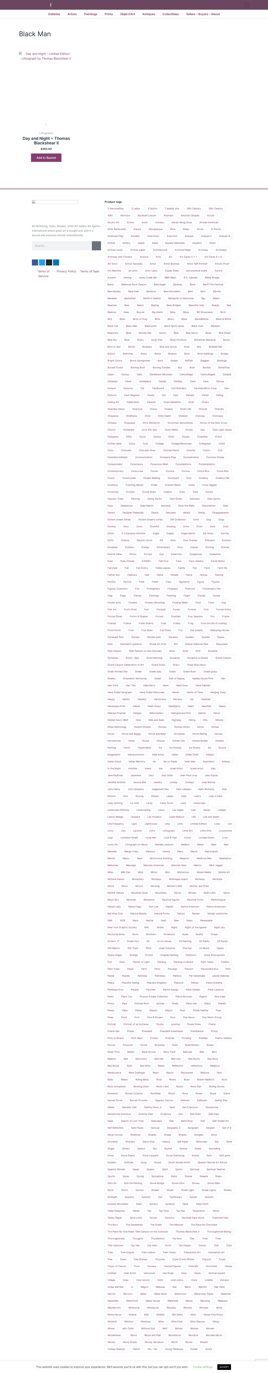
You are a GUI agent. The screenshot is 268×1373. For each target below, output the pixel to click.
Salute (111, 1107)
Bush (192, 367)
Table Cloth (202, 1204)
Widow (132, 1314)
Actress (160, 222)
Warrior (112, 1294)
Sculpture (165, 1114)
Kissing (139, 796)
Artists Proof (222, 263)
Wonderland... (115, 1335)
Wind (193, 1314)
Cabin (111, 374)
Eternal (225, 547)
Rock (224, 1079)
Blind (128, 333)
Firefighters (153, 588)
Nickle (160, 927)
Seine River (187, 1121)
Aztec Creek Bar (148, 277)
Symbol (153, 1204)
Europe (148, 554)
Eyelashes (215, 554)
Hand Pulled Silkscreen (152, 692)
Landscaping (143, 810)
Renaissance (114, 1072)
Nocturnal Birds (116, 934)
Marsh (194, 851)
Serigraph (193, 1127)
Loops (187, 837)
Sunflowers (176, 1197)
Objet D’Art (127, 14)
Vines (126, 1280)
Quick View (46, 116)
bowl (186, 346)
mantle (166, 851)
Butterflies (224, 367)
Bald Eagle (160, 284)
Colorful (191, 450)
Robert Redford (205, 1079)
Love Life (113, 844)
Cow (188, 478)
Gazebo (189, 637)
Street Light (187, 1190)
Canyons (128, 388)
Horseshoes (114, 740)
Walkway (160, 1287)
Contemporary (115, 471)
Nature (181, 913)
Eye (162, 554)
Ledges (222, 810)
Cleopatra (113, 436)
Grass (176, 664)
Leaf (193, 810)
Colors (206, 450)
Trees (123, 1259)
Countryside (129, 478)
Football (161, 609)
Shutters (130, 1141)
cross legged (209, 485)
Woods (111, 1342)
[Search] (96, 245)
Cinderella (128, 429)
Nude (185, 934)
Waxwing (205, 1300)
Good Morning (154, 658)
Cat (164, 395)
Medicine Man (204, 858)
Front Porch (114, 630)
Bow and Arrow (168, 346)
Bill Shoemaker (205, 312)
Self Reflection (115, 1127)
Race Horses (149, 1052)
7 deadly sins (172, 208)
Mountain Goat (139, 892)
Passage (172, 969)
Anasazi (189, 236)
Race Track (170, 1052)
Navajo (196, 913)
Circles (189, 429)
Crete (192, 485)
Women (210, 1328)
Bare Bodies (114, 291)
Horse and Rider (157, 733)
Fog (224, 602)
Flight (187, 595)
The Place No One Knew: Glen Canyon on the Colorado (138, 1231)
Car (142, 388)
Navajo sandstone (217, 913)
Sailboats (202, 1100)
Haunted (205, 699)
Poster (160, 1024)
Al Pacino (216, 229)
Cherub (203, 409)
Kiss (125, 796)
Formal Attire (223, 609)
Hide (138, 720)
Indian (175, 754)
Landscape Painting (118, 810)
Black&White (201, 319)
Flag (110, 595)
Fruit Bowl (146, 630)
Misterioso (183, 872)
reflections (196, 1065)
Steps (218, 1176)
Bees (126, 312)
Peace (111, 982)
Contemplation (207, 464)
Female (174, 575)
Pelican (195, 982)
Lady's (197, 796)
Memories (113, 865)
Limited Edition (198, 823)
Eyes (110, 561)
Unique (228, 1266)
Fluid (198, 602)
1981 (110, 215)
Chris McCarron (151, 422)
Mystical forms (195, 899)
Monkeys (200, 879)
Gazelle (206, 637)
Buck (160, 360)
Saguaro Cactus (164, 1100)
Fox (213, 616)
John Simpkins (136, 789)
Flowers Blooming (155, 602)
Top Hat (135, 1245)
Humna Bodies (200, 740)
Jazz (151, 775)
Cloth (171, 436)
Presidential (197, 1031)
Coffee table (114, 443)
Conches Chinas (215, 457)
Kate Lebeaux (183, 789)
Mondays (156, 879)
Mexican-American (153, 865)
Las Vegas (178, 810)
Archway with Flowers (120, 256)
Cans (206, 381)
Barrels (217, 291)
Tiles (192, 1238)
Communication (143, 457)
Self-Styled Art (220, 1121)
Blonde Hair (145, 333)
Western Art (114, 1307)
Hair (223, 678)
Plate (124, 1010)
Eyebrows (176, 554)
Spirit (165, 1169)
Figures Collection (117, 588)
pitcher (160, 1003)
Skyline (168, 1148)
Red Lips (176, 1058)
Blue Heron (192, 333)
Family (181, 568)
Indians (210, 754)
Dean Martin (146, 505)
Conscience (136, 464)
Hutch (127, 747)
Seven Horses (115, 1134)
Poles (111, 1017)
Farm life (222, 568)
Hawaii (136, 706)
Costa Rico (223, 471)
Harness (177, 699)
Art (170, 256)
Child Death (164, 416)
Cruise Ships (149, 492)
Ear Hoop (208, 533)
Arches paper (137, 250)
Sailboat (184, 1100)
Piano (111, 996)
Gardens (173, 637)
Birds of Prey (140, 319)
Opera (220, 948)
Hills (205, 720)
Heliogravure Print (181, 713)
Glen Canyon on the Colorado (145, 651)
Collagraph (205, 443)
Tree (110, 1259)
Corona (186, 471)
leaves (206, 810)
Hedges (137, 713)
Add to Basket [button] (46, 157)
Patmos (177, 975)
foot (146, 609)
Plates (138, 1010)
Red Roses (113, 1065)
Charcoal (137, 409)
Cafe (139, 374)
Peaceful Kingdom (156, 982)
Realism (112, 1058)
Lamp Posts (166, 803)
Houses (161, 740)
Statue (188, 1176)
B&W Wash (170, 277)
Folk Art (112, 609)
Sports (111, 1176)
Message (131, 865)
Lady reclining (115, 803)
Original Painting (169, 955)
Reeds (161, 1065)
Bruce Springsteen (140, 360)
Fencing (219, 575)
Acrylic (211, 215)
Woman (194, 1328)
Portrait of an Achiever (136, 1024)
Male (213, 844)
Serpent (210, 1127)
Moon (125, 886)
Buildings (222, 360)
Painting (161, 962)
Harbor (126, 699)
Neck (135, 920)
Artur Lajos (151, 270)
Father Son (114, 575)
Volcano (224, 1280)
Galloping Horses (219, 630)
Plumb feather (200, 1010)
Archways (221, 250)
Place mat (191, 1003)
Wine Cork (176, 1321)
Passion (189, 969)
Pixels (175, 1003)
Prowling (186, 1038)
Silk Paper (182, 1141)
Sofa (209, 1155)
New (176, 920)
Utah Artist (130, 1273)
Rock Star (196, 1086)
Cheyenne (113, 416)
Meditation (225, 858)
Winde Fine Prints (213, 1314)
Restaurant (187, 1072)
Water (143, 1294)
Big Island (157, 312)
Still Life (112, 1183)
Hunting (112, 747)
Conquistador (115, 464)
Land (183, 803)
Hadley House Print (202, 678)
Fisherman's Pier (212, 588)
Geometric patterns (131, 644)
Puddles (203, 1038)
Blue (176, 333)
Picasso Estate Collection (154, 996)
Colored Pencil (171, 450)
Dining (201, 512)
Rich (219, 1072)
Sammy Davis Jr (153, 1107)
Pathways (160, 975)
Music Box (113, 899)
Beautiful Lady (196, 305)
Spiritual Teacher (216, 1169)
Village (111, 1280)
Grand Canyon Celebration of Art (126, 664)
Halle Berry (149, 685)
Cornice (170, 471)
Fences (203, 575)
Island (148, 768)
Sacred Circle (115, 1100)
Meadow (184, 858)
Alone (200, 229)
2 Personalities (116, 208)
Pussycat (128, 1045)
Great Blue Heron (196, 664)
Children (183, 416)
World (174, 1342)
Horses (218, 733)
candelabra (145, 381)
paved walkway (221, 975)
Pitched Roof (142, 1003)
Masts (126, 858)
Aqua (155, 243)
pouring (175, 1024)
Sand (172, 1107)
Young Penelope (174, 1349)
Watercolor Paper (203, 1294)
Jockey (173, 782)
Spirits (178, 1169)
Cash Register (132, 395)
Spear (136, 1169)
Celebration (133, 402)
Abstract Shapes (190, 215)
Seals (110, 1121)
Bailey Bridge (212, 277)
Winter (111, 1328)
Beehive (112, 312)
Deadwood (127, 505)
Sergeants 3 (173, 1127)
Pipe (124, 1003)
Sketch (141, 1148)
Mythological (218, 899)
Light (134, 823)
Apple (141, 243)
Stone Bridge (157, 1183)
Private (154, 1038)
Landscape (199, 803)
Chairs (205, 402)
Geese (220, 637)
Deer (225, 505)
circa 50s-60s (149, 429)
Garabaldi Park (116, 637)
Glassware (222, 644)
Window (128, 1321)
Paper (130, 969)
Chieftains (131, 416)
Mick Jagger (216, 865)
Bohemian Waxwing (204, 339)
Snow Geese (128, 1155)
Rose (185, 1093)
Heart (191, 706)
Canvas (220, 381)
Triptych (206, 1259)
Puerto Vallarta (223, 1038)
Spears (150, 1169)
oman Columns (167, 948)
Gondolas (113, 658)
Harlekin (142, 699)
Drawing (171, 526)
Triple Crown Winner (183, 1259)
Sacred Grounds (139, 1100)
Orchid (149, 955)
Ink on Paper (170, 761)
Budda (174, 360)
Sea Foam (195, 1114)
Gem (110, 644)
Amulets (135, 236)
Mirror (154, 872)
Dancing (135, 498)
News (190, 920)
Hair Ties (131, 685)
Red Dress (141, 1058)
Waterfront (132, 1300)
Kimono (112, 796)
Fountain (175, 616)
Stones (196, 1183)
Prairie (212, 1024)
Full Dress (165, 630)
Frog (190, 623)
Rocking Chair (141, 1086)
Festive (127, 581)
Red (126, 1058)
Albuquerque (155, 229)
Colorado (126, 450)
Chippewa (129, 422)
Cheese (168, 409)
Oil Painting (185, 941)
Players (153, 1010)
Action (130, 222)
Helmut (202, 713)
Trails (229, 1245)
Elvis (173, 540)
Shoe (214, 1134)
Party (157, 969)
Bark (190, 291)
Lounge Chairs (207, 837)
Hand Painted (203, 685)
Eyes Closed (127, 561)
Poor (173, 1017)
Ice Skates (194, 747)
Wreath (204, 1342)
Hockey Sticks (182, 727)
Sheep (167, 1134)
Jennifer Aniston (116, 782)
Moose (139, 886)
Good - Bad (132, 658)
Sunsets (209, 1197)
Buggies (205, 360)
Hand (165, 685)
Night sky (219, 927)
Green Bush (189, 671)
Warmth (202, 1287)
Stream (155, 1190)
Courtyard (173, 478)
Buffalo (189, 360)
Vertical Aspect (216, 1273)
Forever (192, 609)
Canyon (112, 388)
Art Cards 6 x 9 (213, 256)
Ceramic (151, 402)
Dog (208, 519)
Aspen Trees (172, 270)
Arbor (212, 243)
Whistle (187, 1307)
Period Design (170, 989)
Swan (139, 1204)
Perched (150, 989)
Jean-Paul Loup (188, 775)
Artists (72, 14)
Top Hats (152, 1245)
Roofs (171, 1093)
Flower (216, 595)
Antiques (148, 14)
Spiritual (194, 1169)
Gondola (212, 651)
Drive (186, 526)
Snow (111, 1155)
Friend (176, 623)
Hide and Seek (156, 720)
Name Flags (134, 906)
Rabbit (130, 1052)
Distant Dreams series (150, 519)
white (219, 1307)
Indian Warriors (137, 761)
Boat (127, 339)
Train (110, 1252)
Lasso (161, 810)
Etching (209, 547)
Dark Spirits (213, 498)
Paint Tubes (207, 962)
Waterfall (226, 1294)
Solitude (128, 1162)
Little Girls (205, 830)
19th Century (216, 208)
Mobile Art (224, 872)
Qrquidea (160, 1045)
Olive (148, 948)
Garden (135, 637)
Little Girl (187, 830)
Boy (199, 346)
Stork (111, 1190)
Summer (146, 1197)
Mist (167, 872)
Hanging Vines (218, 692)
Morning (155, 886)
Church (112, 429)
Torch (168, 1245)
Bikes (186, 312)
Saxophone (211, 1107)
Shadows (135, 1134)
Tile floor (177, 1238)
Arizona (144, 256)
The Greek (156, 1224)
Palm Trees (114, 969)
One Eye (187, 948)
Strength (112, 1197)
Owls (122, 962)
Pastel (111, 975)
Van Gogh (168, 1273)
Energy (145, 547)
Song (143, 1162)
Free (163, 623)
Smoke (183, 1148)
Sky (155, 1148)
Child (147, 416)
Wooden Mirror (214, 1335)
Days (110, 505)
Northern (151, 934)
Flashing (171, 595)
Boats (140, 339)
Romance (113, 1093)
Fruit (131, 630)
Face (178, 561)
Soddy (195, 1155)
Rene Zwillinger (137, 1072)
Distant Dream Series (119, 519)
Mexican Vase (178, 865)
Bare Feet (133, 291)
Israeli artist (196, 768)
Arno (158, 256)
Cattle (205, 395)
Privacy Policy (66, 271)
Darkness (195, 498)
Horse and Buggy (131, 733)
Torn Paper (185, 1245)
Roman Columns (134, 1093)
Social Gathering (175, 1155)
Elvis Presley (190, 540)
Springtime (157, 1176)
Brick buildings (205, 353)
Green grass (210, 671)
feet (147, 575)
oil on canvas (164, 941)
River (159, 1079)
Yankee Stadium (116, 1349)
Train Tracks (169, 1252)
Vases (197, 1273)
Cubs (182, 492)
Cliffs (129, 436)
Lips (123, 830)
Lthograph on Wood (136, 844)
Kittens (155, 796)
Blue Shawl (225, 333)
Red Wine (145, 1065)
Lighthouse (151, 823)
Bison (171, 319)
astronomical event (196, 270)
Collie (222, 443)
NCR (122, 920)
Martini (111, 858)
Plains (207, 1003)
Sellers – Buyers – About (203, 14)
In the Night (114, 768)
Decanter (166, 505)
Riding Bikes (142, 1079)
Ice (160, 747)
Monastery (138, 879)
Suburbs (129, 1197)
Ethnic (132, 554)
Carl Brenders (178, 388)
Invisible (132, 768)
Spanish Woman (116, 1169)
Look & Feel (170, 837)
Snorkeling (214, 1148)
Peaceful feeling (130, 982)
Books (226, 339)
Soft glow (224, 1155)
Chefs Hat (185, 409)
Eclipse (125, 540)
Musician (131, 899)
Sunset (193, 1197)
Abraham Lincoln (147, 215)
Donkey (112, 526)
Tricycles (160, 1259)
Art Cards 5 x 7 (188, 256)
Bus (180, 367)
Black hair (113, 326)
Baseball (112, 298)
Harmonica (160, 699)
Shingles (198, 1134)
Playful (168, 1010)
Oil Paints (204, 941)
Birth (157, 319)
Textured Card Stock (193, 1217)
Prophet (169, 1038)
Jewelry (158, 782)
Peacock (178, 982)
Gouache (175, 658)
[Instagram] (49, 262)
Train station (148, 1252)
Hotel (131, 740)
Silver (229, 1141)
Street (170, 1190)
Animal (111, 243)
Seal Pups (213, 1114)
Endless (129, 547)
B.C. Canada (190, 277)
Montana (217, 879)
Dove (139, 526)
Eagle (156, 533)
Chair (191, 402)
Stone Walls (213, 1183)
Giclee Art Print (157, 644)
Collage (160, 443)
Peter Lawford (216, 989)
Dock (196, 519)
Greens (111, 678)
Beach (216, 298)
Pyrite (144, 1045)
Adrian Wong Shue (182, 222)
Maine (200, 844)
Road (186, 1079)
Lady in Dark (215, 796)
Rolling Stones (217, 1086)
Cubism (168, 492)
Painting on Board (183, 962)
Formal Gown (115, 616)
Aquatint (197, 243)
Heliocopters (156, 713)
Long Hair (151, 837)
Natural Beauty (138, 913)
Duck (212, 526)
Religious (215, 1065)
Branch (111, 353)
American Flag (115, 236)
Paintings (90, 14)
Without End (148, 1328)
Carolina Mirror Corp (205, 388)
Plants (111, 1010)
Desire (154, 512)
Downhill (154, 526)
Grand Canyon (223, 658)
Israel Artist (176, 768)
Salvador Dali (129, 1107)
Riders (124, 1079)
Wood (133, 1335)
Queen (210, 1045)
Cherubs (219, 409)
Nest (163, 920)
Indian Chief (192, 754)
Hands (175, 692)
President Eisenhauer (171, 1031)
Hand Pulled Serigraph (120, 692)
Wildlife (160, 1314)
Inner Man (190, 761)
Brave (158, 353)
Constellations (183, 464)
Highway (176, 720)
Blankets (215, 326)
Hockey (162, 727)
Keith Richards (206, 789)
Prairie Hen (113, 1031)
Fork (206, 609)
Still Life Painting (133, 1183)
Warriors (128, 1294)
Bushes (207, 367)
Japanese (136, 775)
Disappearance (220, 512)
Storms (140, 1190)
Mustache (149, 899)
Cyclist (209, 492)
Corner (154, 471)
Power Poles (194, 1024)
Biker (173, 312)
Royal (213, 1093)
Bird (110, 319)
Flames (137, 595)
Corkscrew (137, 471)
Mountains (161, 892)
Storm (124, 1190)
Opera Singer (115, 955)
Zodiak (194, 1349)
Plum (182, 1010)
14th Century (194, 208)
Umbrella (193, 1266)
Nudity (199, 934)
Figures (215, 581)
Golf (198, 651)
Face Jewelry (196, 561)
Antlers (126, 243)
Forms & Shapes (139, 616)
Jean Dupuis (211, 775)
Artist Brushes (172, 263)
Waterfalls (113, 1300)
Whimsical (133, 1307)
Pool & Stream (155, 1017)
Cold (145, 443)
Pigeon (203, 996)
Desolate (171, 512)
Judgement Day (160, 789)
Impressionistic (136, 754)
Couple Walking (151, 478)
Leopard (135, 816)
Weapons (223, 1300)
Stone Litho (178, 1183)
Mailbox (185, 844)
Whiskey (171, 1307)
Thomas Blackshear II (187, 1231)
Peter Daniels (193, 989)
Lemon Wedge (115, 816)
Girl (176, 644)
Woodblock (174, 1335)
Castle (150, 395)
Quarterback (192, 1045)
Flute (211, 602)
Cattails (190, 395)
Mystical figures (171, 899)
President (147, 1031)
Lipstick (137, 830)
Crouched (113, 492)
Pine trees (220, 996)
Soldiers (112, 1162)
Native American (190, 906)
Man (226, 844)
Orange (134, 955)
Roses (199, 1093)
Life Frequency (116, 823)
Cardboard (158, 388)
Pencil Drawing (214, 982)
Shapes (152, 1134)
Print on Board (115, 1038)
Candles (178, 381)
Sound (157, 1162)
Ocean (214, 934)
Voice (194, 1280)
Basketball (130, 298)
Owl (110, 962)
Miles (110, 872)
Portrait (112, 1024)
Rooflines (156, 1093)
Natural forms (162, 913)
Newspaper (206, 920)
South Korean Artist (179, 1162)
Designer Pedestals (133, 512)
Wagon (144, 1287)
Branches (128, 353)
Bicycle (140, 312)
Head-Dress (154, 706)
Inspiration (208, 761)
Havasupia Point (116, 706)
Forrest (160, 616)
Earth (111, 540)
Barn (203, 291)
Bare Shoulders (172, 291)
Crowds (130, 492)
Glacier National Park (196, 644)
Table (185, 1204)
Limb (180, 823)
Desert (111, 512)
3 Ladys (135, 208)
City (203, 429)
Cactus (125, 374)
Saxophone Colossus (119, 1114)
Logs (110, 837)
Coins (132, 443)
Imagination (114, 754)
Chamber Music (116, 409)
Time (204, 1238)
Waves (189, 1300)
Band (192, 284)
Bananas (177, 284)
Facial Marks (218, 561)
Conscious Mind (159, 464)
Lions (110, 830)
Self (203, 1121)
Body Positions (178, 339)
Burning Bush (138, 367)
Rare (214, 1052)
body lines (157, 339)
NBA (110, 920)
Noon (135, 934)
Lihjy (167, 823)
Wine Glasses (197, 1321)
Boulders (147, 346)
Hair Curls (113, 685)
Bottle (131, 346)
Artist (153, 263)
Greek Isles (155, 671)
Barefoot (151, 291)
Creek (154, 485)
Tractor (202, 1245)
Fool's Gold (130, 609)
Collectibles (170, 14)
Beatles (155, 305)
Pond (124, 1017)
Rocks (179, 1086)
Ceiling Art (113, 402)
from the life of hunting (214, 623)
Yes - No (152, 1349)
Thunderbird (157, 1238)
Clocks (157, 436)
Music (227, 892)
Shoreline (113, 1141)
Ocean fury (133, 941)
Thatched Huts (220, 1217)
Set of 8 (226, 1127)
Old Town (133, 948)
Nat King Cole (115, 913)
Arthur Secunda (133, 263)
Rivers (172, 1079)
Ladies (169, 796)
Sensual (155, 1127)
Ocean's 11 (113, 941)
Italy (213, 768)
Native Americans (216, 906)
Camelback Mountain (160, 374)
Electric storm (144, 540)
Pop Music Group (212, 1017)
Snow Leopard (150, 1155)
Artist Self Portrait (197, 263)
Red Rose (212, 1058)
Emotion (226, 540)
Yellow (136, 1349)
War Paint (219, 1287)
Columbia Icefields (118, 457)
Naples (169, 906)
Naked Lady (114, 906)
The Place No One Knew (204, 1224)
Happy (111, 699)
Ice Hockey (175, 747)
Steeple (204, 1176)
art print (133, 270)
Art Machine (114, 270)
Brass (144, 353)
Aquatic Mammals (175, 243)
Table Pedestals (116, 1210)
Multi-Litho (210, 892)
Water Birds (160, 1294)
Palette (225, 962)
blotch (162, 333)
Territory (169, 1217)
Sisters (126, 1148)
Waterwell (173, 1300)
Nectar (150, 920)
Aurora (218, 270)
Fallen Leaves (163, 568)
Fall (127, 568)
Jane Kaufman (115, 775)
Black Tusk (197, 326)
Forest (176, 609)
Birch (223, 312)
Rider (110, 1079)
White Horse (114, 1314)
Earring (225, 533)
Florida (201, 595)
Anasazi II (206, 236)
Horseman (179, 733)
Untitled (112, 1273)
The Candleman (134, 1224)
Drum (199, 526)
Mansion (150, 851)
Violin (160, 1280)
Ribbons (205, 1072)
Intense (226, 761)
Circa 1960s (171, 429)
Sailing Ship (221, 1100)
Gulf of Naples (177, 678)
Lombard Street (129, 837)
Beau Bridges (174, 305)
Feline (160, 575)
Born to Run (114, 346)
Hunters (219, 740)
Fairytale (112, 568)
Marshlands (211, 851)
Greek (138, 671)
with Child (127, 1328)
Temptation (198, 1210)
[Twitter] (42, 262)
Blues (208, 333)
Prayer (130, 1031)
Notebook (169, 934)
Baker (111, 284)
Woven (188, 1342)
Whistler (203, 1307)
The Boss (113, 1224)
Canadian (113, 381)
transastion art (216, 1252)
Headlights (174, 706)
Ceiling (219, 395)
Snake (198, 1148)
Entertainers (163, 547)
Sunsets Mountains (118, 1204)
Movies (192, 892)
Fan (195, 568)
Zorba (208, 1349)
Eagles (170, 533)
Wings (216, 1321)
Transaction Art (192, 1252)
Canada (227, 374)
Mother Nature (116, 892)
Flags (123, 595)
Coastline (202, 436)
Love (225, 837)
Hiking (192, 720)
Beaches (112, 305)
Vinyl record (142, 1280)
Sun (160, 1197)
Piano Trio (126, 996)
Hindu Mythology (117, 727)
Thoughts (138, 1238)
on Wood (204, 948)
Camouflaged (208, 374)
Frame (225, 616)
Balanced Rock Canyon (133, 284)
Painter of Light (141, 962)
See (171, 1121)
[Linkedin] (56, 262)
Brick (187, 353)
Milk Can (125, 872)
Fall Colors (142, 568)
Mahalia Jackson (164, 844)
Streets (228, 1190)
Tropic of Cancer (117, 1266)
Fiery (168, 581)
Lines (217, 823)
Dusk (225, 526)
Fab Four (163, 561)
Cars (226, 388)
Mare (180, 851)
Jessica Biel (139, 782)
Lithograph (169, 830)
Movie (177, 892)
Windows (146, 1321)
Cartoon (112, 395)
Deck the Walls (186, 505)
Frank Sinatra (146, 623)
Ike (209, 747)
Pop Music (189, 1017)
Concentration (191, 457)
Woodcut (193, 1335)
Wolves (179, 1328)
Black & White (223, 319)
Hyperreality (144, 747)
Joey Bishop (208, 782)
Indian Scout (114, 761)
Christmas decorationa (180, 422)
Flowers (133, 602)
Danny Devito (154, 498)
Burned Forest (115, 367)
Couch (111, 478)
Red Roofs (194, 1058)
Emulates (113, 547)
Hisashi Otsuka (142, 727)
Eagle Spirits (188, 533)
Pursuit (111, 1045)
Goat (185, 651)
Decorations (208, 505)
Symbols (170, 1204)
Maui (139, 858)
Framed (112, 623)
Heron (216, 713)
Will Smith (177, 1314)
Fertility (112, 581)
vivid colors (177, 1280)
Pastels (126, 975)
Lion (230, 823)
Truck (137, 1266)
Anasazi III (224, 236)
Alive (172, 229)
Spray (126, 1176)
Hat (192, 699)
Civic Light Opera (222, 429)
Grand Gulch (158, 664)
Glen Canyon (114, 651)
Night (174, 927)
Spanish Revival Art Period (212, 1162)
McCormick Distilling (161, 858)
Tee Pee (180, 1210)
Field (141, 581)
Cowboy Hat (222, 478)
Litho (152, 830)
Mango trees (131, 851)
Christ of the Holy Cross (213, 422)
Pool (137, 1017)
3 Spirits (152, 208)
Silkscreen (201, 1141)
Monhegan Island (178, 879)
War (175, 1287)
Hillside (219, 720)
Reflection (177, 1065)
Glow (172, 651)
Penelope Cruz (115, 989)
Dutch (111, 533)
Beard (140, 305)
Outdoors (191, 955)
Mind (140, 872)
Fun (180, 630)
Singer (111, 1148)
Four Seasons (195, 616)
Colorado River (147, 450)
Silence (166, 1141)
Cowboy (203, 478)
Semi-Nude (137, 1127)
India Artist (158, 754)
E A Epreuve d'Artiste (133, 533)
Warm (188, 1287)
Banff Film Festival (213, 284)
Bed (229, 305)
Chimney (200, 416)
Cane (192, 381)
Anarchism (153, 236)
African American (208, 222)
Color (111, 450)
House (145, 740)
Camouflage (186, 374)
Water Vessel (153, 1300)
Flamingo (154, 595)
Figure (200, 581)
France (127, 623)
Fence (189, 575)
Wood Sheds (130, 1342)
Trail (216, 1245)
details (186, 512)
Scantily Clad (146, 1114)
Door (126, 526)
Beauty (215, 305)
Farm (207, 568)
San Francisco (190, 1107)
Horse (111, 733)
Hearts (222, 706)
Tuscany (151, 1266)
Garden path (154, 637)
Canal (128, 381)
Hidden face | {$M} (118, 720)
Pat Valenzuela (197, 975)
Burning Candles (161, 367)
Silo (217, 1141)
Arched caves (115, 250)
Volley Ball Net (115, 1287)
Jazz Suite (167, 775)
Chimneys (217, 416)
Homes (215, 727)
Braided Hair (215, 346)
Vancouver (149, 1273)
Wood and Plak (152, 1335)
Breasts (172, 353)
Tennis (215, 1210)
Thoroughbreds (116, 1238)
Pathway (142, 975)
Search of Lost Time (132, 1121)
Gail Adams (196, 630)
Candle (162, 381)
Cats (175, 395)
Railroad (187, 1052)
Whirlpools (153, 1307)
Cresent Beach (173, 485)
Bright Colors (115, 360)
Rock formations (117, 1086)
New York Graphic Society (122, 927)
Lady (183, 796)
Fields (155, 581)
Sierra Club (149, 1141)
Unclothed (211, 1266)
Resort (170, 1072)
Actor (145, 222)
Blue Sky (112, 339)
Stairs (174, 1176)
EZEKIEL (146, 561)
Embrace (210, 540)
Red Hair (159, 1058)
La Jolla (134, 803)
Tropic (222, 1259)
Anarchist (172, 236)
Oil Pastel (222, 941)
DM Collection (178, 519)
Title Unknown (115, 1245)
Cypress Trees (115, 498)
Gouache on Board (197, 658)
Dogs (221, 519)
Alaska (137, 229)
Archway (203, 250)
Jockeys (189, 782)
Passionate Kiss (209, 969)
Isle (160, 768)
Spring (140, 1176)
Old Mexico (114, 948)
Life (194, 816)
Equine (194, 547)
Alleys (186, 229)
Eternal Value (115, 554)
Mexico (198, 865)
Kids (224, 789)
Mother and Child (199, 886)
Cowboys (113, 485)
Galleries (54, 14)
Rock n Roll (162, 1086)
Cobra (218, 436)
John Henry (114, 789)
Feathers (132, 575)
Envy (180, 547)
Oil (148, 941)
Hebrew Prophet (117, 713)
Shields (182, 1134)
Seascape (156, 1121)
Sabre (227, 1093)
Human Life (178, 740)
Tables (136, 1210)
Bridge (224, 353)
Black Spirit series (174, 326)
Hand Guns (182, 685)
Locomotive (225, 830)
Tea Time (164, 1210)
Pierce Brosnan (184, 996)
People (135, 989)
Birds (122, 319)
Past (228, 969)
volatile (209, 1280)
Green (172, 671)
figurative (184, 581)
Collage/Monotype (181, 443)
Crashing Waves (134, 485)
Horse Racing (199, 733)
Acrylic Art (113, 222)
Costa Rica (203, 471)
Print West (136, 1038)
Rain (202, 1052)
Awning (127, 277)
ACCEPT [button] (224, 1367)
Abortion (125, 215)
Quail (175, 1045)
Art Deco (112, 263)
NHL (146, 927)
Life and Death (211, 816)
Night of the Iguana (195, 927)
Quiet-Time (114, 1052)
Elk (161, 540)
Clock (142, 436)
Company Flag (168, 457)
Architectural (160, 250)
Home (200, 727)
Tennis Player (115, 1217)
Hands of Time (195, 692)
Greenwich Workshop (135, 678)
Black (184, 319)
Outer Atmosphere (214, 955)
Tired (218, 1238)
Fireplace (173, 588)
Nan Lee (153, 906)
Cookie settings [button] (203, 1367)
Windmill (112, 1321)
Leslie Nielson (176, 816)
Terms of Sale (89, 271)
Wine (161, 1321)
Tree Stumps (140, 1259)
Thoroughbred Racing (219, 1231)
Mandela (112, 851)
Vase (184, 1273)
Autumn (112, 277)
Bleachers (113, 333)
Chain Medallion (172, 402)
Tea (149, 1210)
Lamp (149, 803)
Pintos (111, 1003)
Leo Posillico (154, 816)
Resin (156, 1072)
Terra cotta (136, 1217)
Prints (109, 14)
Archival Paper (183, 250)
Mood (111, 886)
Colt (220, 450)
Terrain (153, 1217)
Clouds (186, 436)
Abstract (168, 215)
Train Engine (127, 1252)
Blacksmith (151, 326)
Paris (144, 969)
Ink (154, 761)
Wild (146, 1314)
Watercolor (180, 1294)
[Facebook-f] (35, 262)
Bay (203, 298)
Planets (222, 1003)
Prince (214, 1031)
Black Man (131, 326)
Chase (153, 409)
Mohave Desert (116, 879)
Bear (127, 305)
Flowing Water (180, 602)
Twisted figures (172, 1266)
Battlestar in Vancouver (181, 298)
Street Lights (209, 1190)
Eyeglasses (196, 554)
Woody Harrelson (154, 1342)
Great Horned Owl (117, 671)
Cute (195, 492)
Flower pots (114, 602)
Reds (129, 1065)
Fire (137, 588)
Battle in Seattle (152, 298)
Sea (180, 1114)
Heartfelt (206, 706)
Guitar (157, 678)
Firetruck (190, 588)
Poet (218, 1010)
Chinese (112, 422)
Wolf (164, 1328)
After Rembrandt (117, 229)
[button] (247, 5)
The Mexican (176, 1224)
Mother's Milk (174, 886)
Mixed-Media (204, 872)
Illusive (222, 747)
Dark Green (176, 498)
